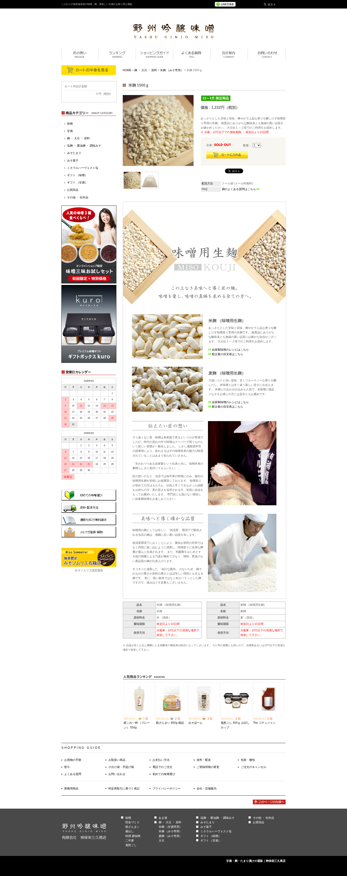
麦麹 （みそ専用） (170, 836)
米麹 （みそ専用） (171, 70)
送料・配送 (204, 760)
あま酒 (163, 817)
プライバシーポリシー (166, 788)
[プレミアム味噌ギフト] (88, 362)
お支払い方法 (160, 760)
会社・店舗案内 (206, 788)
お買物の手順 (72, 760)
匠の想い (79, 54)
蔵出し (129, 831)
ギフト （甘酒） (77, 182)
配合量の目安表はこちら (227, 354)
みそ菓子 (72, 160)
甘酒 (70, 131)
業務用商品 (71, 788)
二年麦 (129, 840)
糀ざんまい (132, 826)
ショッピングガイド (154, 54)
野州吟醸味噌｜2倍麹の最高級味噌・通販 (173, 31)
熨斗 (67, 767)
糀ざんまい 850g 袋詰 (170, 722)
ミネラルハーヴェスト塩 (82, 168)
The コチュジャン (264, 722)
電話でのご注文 (162, 767)
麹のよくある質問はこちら (239, 189)
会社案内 (229, 54)
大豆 (161, 840)
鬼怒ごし (131, 845)
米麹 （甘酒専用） (170, 826)
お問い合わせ (116, 774)
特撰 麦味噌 (132, 836)
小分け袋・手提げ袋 (121, 767)
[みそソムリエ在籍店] (88, 565)
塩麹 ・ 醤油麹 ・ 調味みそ (84, 145)
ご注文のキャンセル (253, 767)
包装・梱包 (248, 760)
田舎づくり (132, 822)
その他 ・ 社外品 (77, 197)
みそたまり (74, 153)
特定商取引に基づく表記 (124, 788)
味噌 (70, 123)
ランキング (117, 54)
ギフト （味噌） (77, 175)
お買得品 (72, 190)
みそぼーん (195, 722)
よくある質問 (191, 54)
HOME (127, 70)
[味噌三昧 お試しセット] (88, 282)
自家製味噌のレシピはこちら (230, 349)
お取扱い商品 (116, 760)
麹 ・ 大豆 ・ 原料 (145, 70)
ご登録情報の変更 (208, 767)
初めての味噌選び (163, 774)
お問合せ (267, 54)
